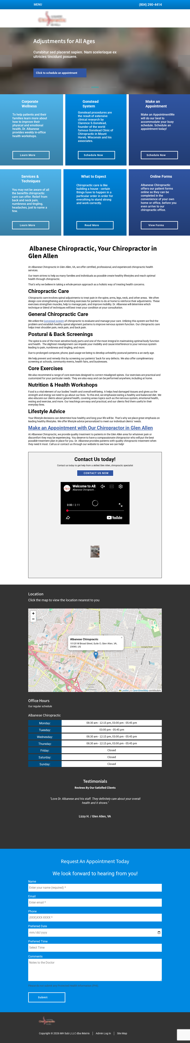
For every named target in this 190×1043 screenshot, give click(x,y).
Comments (35, 956)
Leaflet (125, 690)
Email (32, 896)
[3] (95, 90)
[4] (104, 90)
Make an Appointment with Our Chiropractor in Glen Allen (90, 428)
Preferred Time (38, 941)
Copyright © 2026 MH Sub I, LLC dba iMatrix (64, 1033)
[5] (113, 90)
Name (32, 881)
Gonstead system (54, 320)
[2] (86, 90)
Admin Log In (103, 1033)
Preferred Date (37, 926)
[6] (117, 571)
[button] (96, 655)
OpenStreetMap (140, 690)
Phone (32, 911)
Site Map (122, 1033)
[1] (77, 90)
